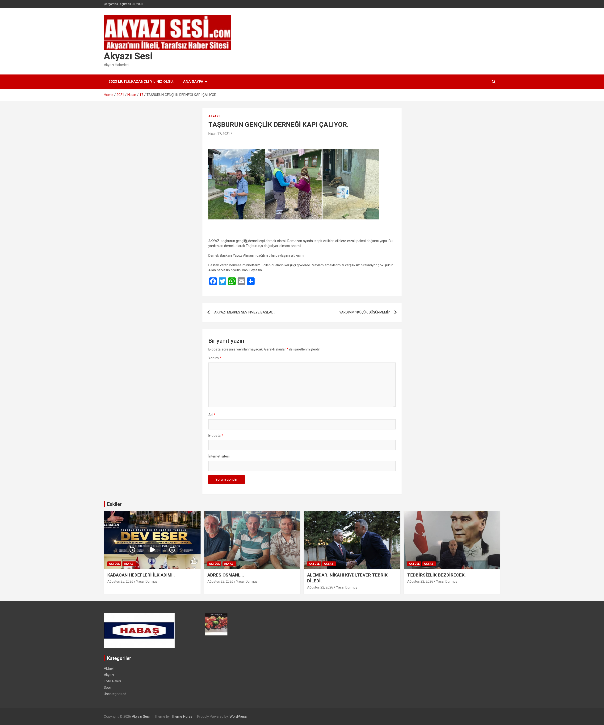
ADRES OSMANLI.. (225, 575)
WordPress (238, 716)
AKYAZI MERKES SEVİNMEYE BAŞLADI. (244, 312)
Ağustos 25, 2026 (120, 581)
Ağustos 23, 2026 (220, 581)
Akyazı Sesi (128, 56)
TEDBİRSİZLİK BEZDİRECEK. (436, 575)
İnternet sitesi (219, 456)
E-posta (215, 435)
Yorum (214, 358)
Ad (211, 415)
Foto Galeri (112, 681)
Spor (107, 687)
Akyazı (214, 116)
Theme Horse (182, 716)
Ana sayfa (193, 81)
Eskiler (114, 504)
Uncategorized (115, 694)
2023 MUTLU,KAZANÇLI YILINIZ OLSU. (141, 81)
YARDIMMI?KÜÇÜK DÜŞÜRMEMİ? (364, 312)
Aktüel (114, 563)
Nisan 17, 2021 (219, 134)
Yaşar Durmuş (146, 581)
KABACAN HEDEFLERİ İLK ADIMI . (141, 575)
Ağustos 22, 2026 (320, 587)
